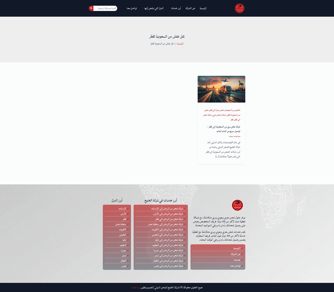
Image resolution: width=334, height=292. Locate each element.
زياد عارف (135, 287)
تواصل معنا (132, 8)
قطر (232, 120)
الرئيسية (203, 8)
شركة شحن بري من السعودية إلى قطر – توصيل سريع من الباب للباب (223, 129)
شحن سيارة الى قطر (217, 110)
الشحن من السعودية (232, 110)
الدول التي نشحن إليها (154, 8)
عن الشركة (190, 8)
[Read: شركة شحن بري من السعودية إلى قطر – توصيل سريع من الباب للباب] (221, 89)
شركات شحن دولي (219, 115)
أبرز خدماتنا (176, 8)
